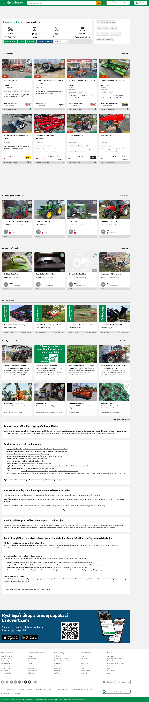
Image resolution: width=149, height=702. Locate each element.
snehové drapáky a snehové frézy (68, 471)
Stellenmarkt (58, 671)
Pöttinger (28, 527)
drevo (98, 495)
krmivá (113, 28)
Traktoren (31, 656)
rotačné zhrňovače (39, 451)
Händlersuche (5, 663)
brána (29, 456)
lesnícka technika (102, 28)
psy (41, 499)
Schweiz (109, 666)
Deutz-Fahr (84, 673)
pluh (61, 456)
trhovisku (38, 433)
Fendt (41, 449)
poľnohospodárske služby (105, 40)
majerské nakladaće (41, 471)
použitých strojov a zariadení (29, 525)
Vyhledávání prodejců (45, 41)
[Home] (15, 2)
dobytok (29, 499)
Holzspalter (31, 668)
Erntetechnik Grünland (61, 658)
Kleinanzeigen (5, 661)
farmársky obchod (82, 495)
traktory (52, 495)
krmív (90, 495)
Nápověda (7, 693)
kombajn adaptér (33, 468)
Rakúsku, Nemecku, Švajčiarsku (78, 545)
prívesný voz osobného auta (38, 459)
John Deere (35, 449)
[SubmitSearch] (98, 3)
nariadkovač (49, 451)
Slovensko (106, 545)
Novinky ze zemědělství (10, 341)
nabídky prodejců (10, 41)
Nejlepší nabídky (8, 53)
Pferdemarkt (58, 666)
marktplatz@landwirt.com (78, 699)
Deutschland (111, 661)
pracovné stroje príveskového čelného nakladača (42, 473)
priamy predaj (115, 34)
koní (34, 499)
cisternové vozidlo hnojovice (57, 466)
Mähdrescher (32, 658)
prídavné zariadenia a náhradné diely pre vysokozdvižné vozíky (105, 473)
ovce (37, 499)
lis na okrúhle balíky (60, 451)
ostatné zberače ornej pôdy (48, 468)
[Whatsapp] (20, 682)
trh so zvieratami (102, 34)
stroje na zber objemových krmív (66, 495)
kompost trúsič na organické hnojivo (77, 466)
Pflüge (30, 663)
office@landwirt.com (43, 589)
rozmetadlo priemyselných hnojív (36, 466)
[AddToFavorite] (30, 61)
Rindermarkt (58, 663)
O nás (3, 689)
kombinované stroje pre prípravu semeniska (45, 456)
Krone (23, 527)
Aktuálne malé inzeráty (10, 248)
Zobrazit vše (124, 53)
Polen (109, 673)
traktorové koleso (30, 463)
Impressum (73, 689)
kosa (30, 451)
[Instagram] (7, 682)
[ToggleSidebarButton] (4, 2)
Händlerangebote (6, 658)
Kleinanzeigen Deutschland (115, 663)
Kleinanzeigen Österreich (115, 658)
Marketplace (31, 41)
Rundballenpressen (34, 661)
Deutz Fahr (13, 527)
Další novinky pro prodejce (121, 419)
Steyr (69, 525)
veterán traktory (62, 449)
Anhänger (31, 673)
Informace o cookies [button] (25, 689)
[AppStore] (10, 637)
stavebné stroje (44, 495)
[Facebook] (11, 682)
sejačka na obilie (40, 461)
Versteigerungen (6, 666)
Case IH (91, 525)
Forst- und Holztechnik (61, 661)
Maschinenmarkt (6, 656)
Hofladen (57, 673)
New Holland (48, 449)
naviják (23, 454)
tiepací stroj (45, 454)
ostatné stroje (101, 506)
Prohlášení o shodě (85, 689)
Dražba (64, 41)
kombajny (24, 468)
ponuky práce (75, 499)
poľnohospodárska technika (106, 22)
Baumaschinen (32, 671)
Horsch (52, 527)
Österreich (110, 656)
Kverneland (35, 527)
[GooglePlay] (29, 637)
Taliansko (92, 545)
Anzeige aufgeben (6, 673)
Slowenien (110, 671)
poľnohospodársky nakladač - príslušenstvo (71, 473)
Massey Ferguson (114, 525)
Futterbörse (57, 668)
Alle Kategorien (6, 668)
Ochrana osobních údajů (42, 689)
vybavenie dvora (64, 506)
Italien (109, 668)
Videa (57, 41)
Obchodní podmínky (60, 689)
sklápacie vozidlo (23, 459)
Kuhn (18, 527)
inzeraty (21, 41)
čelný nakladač (21, 473)
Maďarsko (99, 545)
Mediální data (11, 689)
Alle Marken (5, 671)
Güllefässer (31, 666)
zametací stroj (53, 471)
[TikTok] (15, 682)
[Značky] (29, 682)
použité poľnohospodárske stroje (72, 431)
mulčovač (31, 461)
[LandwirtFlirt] (35, 682)
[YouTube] (2, 682)
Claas (55, 449)
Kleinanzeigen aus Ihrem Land (13, 195)
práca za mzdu (99, 499)
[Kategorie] (25, 682)
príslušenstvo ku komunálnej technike (83, 506)
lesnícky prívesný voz (33, 454)
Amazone (43, 527)
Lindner (85, 525)
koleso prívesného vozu (44, 463)
